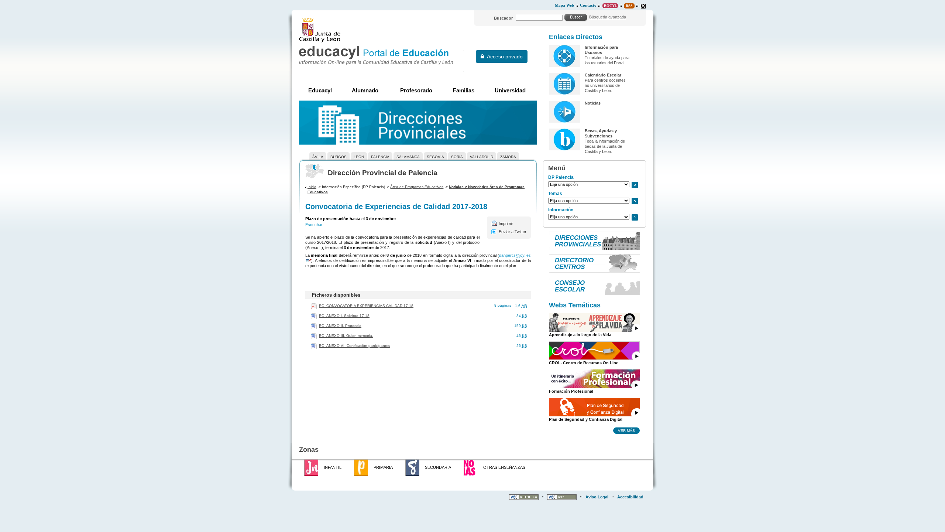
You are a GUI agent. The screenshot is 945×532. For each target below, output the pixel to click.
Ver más (626, 430)
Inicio (311, 187)
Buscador (503, 18)
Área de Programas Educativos (416, 187)
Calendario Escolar (603, 75)
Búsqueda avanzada (607, 17)
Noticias (593, 103)
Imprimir (506, 223)
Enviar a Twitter (512, 231)
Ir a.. (634, 184)
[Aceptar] (575, 17)
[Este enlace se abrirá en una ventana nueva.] (643, 6)
